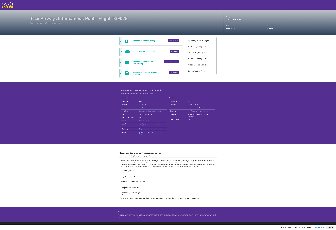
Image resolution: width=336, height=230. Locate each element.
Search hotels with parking (171, 62)
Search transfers (174, 72)
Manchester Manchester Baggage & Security (150, 125)
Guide (189, 119)
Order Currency (203, 111)
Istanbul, (190, 105)
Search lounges (174, 51)
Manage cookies (319, 227)
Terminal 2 (142, 105)
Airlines (141, 121)
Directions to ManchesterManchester (151, 111)
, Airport (146, 121)
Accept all (330, 227)
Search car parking (173, 41)
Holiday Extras (7, 5)
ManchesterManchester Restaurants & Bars (151, 133)
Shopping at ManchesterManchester (150, 129)
